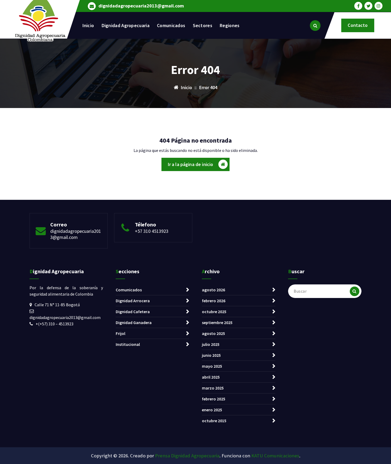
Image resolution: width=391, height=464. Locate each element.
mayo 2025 (212, 366)
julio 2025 (210, 344)
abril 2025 (211, 377)
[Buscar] (354, 291)
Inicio (88, 25)
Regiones (229, 25)
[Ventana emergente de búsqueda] (315, 25)
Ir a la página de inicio (190, 164)
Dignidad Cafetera (133, 311)
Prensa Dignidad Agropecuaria (187, 456)
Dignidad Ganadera (134, 322)
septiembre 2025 (217, 322)
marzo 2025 (213, 388)
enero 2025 (212, 409)
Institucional (128, 344)
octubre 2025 (214, 311)
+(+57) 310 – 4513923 (54, 323)
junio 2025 (211, 355)
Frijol (120, 333)
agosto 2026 (213, 289)
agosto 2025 (213, 333)
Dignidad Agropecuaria (125, 25)
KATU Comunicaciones (275, 456)
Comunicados (171, 25)
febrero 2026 (213, 300)
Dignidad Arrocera (133, 300)
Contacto (358, 25)
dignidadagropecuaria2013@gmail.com (141, 6)
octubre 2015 (214, 420)
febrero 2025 (213, 398)
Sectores (202, 25)
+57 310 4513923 (151, 231)
